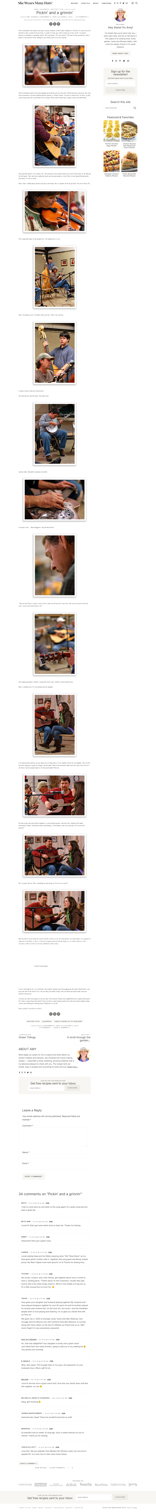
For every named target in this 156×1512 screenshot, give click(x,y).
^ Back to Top (25, 1507)
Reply (47, 1203)
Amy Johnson (32, 17)
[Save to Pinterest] (58, 24)
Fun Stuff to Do (57, 9)
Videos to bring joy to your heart (68, 1021)
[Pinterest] (120, 3)
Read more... (72, 1067)
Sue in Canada (29, 1339)
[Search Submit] (135, 108)
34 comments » (82, 17)
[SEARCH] (136, 3)
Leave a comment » (62, 1027)
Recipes (74, 3)
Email (25, 1163)
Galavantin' (44, 9)
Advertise (78, 1507)
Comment (27, 1126)
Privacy (48, 1507)
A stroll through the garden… (79, 1038)
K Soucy (25, 1361)
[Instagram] (117, 3)
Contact (69, 1507)
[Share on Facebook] (51, 24)
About (96, 3)
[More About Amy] (120, 15)
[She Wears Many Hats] (35, 3)
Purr (135, 1507)
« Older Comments (57, 1467)
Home (36, 9)
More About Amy (121, 53)
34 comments (44, 1027)
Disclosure (59, 1507)
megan (24, 1379)
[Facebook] (115, 3)
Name (26, 1152)
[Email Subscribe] (31, 1072)
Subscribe (106, 3)
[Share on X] (54, 24)
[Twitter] (123, 3)
